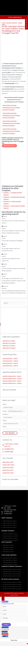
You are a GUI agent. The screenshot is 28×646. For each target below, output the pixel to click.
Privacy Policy (14, 595)
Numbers (6, 414)
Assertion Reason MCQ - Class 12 (12, 383)
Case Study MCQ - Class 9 (10, 358)
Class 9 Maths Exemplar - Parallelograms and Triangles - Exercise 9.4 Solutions (11, 131)
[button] (9, 145)
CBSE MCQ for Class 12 (9, 348)
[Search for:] (14, 303)
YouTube (5, 634)
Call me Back (10, 433)
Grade (5, 411)
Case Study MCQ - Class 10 (10, 361)
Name (5, 404)
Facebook (6, 627)
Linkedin (5, 632)
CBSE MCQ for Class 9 (9, 341)
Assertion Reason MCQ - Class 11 (12, 381)
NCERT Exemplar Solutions (9, 23)
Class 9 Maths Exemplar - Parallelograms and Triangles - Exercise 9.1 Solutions (11, 108)
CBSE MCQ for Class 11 (9, 345)
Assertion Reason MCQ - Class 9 (12, 376)
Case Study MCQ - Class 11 (10, 363)
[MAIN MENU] (24, 7)
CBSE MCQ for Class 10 (9, 343)
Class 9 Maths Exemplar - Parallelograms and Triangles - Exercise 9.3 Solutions (11, 123)
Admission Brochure (26, 24)
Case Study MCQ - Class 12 (10, 365)
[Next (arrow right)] (25, 320)
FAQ (7, 636)
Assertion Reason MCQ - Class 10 (12, 378)
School (4, 420)
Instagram (6, 629)
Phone (4, 426)
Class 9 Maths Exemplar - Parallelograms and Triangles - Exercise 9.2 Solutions (11, 115)
